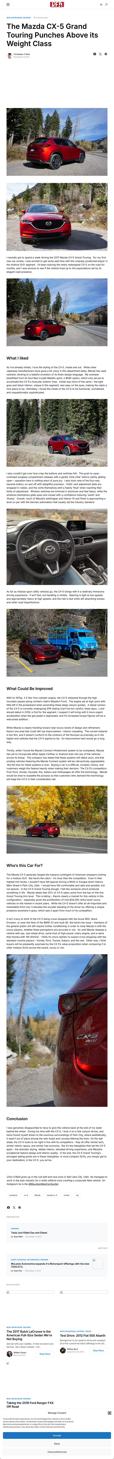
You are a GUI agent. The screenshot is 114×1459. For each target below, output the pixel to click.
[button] (109, 1412)
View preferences (57, 1451)
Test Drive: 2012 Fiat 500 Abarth (82, 1335)
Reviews (27, 18)
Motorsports (33, 1260)
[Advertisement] (57, 86)
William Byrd (72, 1349)
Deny (57, 1443)
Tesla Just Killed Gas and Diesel (29, 1232)
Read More (45, 1354)
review (66, 1195)
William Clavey (20, 1352)
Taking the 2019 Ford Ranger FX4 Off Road (30, 1404)
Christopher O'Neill (22, 54)
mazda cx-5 (52, 1195)
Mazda (37, 1195)
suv (77, 1195)
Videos (88, 1331)
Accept (57, 1435)
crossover (13, 1195)
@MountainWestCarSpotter (43, 1184)
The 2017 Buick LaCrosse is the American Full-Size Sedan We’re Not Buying (29, 1335)
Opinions (15, 1229)
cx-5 (26, 1195)
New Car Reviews (14, 18)
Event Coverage (18, 1260)
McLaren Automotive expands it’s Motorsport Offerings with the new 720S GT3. (50, 1265)
